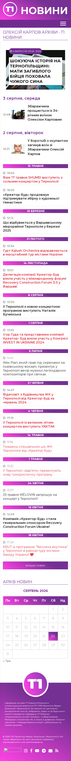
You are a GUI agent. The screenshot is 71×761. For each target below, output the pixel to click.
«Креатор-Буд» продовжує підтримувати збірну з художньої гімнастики (31, 198)
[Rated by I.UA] (12, 751)
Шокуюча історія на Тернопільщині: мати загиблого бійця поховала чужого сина (35, 71)
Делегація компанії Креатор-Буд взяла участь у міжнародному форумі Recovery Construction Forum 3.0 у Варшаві (34, 280)
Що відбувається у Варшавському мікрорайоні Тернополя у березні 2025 (32, 226)
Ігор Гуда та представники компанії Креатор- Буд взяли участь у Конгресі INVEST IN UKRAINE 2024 (35, 338)
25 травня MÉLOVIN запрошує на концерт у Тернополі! (30, 497)
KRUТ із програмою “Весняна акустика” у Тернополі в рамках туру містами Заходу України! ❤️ (35, 551)
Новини (44, 11)
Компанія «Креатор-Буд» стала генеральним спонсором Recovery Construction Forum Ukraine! (32, 523)
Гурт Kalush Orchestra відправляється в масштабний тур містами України (35, 253)
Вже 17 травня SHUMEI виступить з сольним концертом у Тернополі (33, 179)
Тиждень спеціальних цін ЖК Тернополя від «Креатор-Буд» (27, 448)
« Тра (6, 661)
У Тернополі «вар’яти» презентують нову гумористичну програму (32, 472)
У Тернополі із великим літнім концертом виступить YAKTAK (29, 424)
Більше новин (35, 565)
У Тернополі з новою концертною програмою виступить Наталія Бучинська (31, 310)
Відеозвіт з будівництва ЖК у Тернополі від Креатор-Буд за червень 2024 (28, 398)
